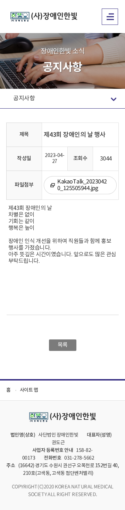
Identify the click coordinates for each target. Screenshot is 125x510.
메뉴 (110, 16)
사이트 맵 (29, 390)
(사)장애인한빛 (43, 17)
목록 (62, 345)
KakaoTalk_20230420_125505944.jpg (82, 185)
